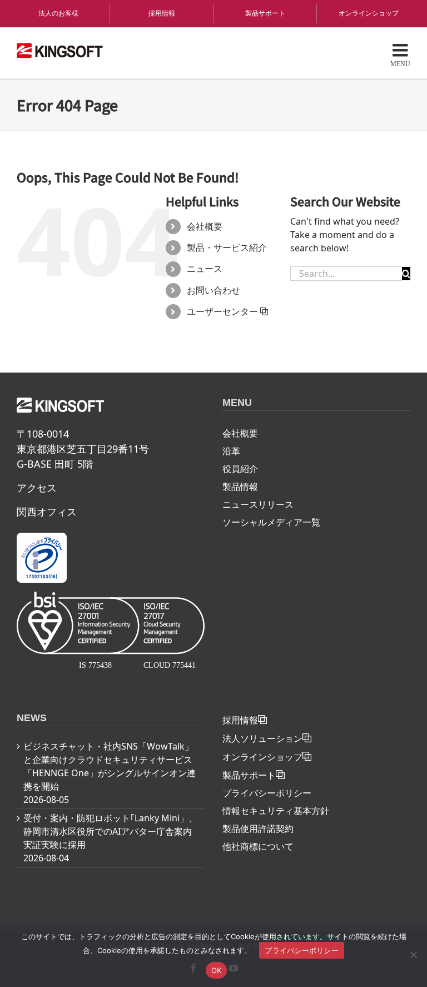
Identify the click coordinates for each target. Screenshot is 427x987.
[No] (413, 954)
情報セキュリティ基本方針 (275, 811)
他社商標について (258, 846)
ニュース (204, 268)
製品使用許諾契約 (258, 828)
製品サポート (265, 13)
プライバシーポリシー (266, 793)
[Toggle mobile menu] (400, 54)
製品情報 (240, 486)
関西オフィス (47, 511)
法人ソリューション (262, 738)
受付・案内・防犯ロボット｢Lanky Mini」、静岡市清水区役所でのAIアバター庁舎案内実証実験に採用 (110, 831)
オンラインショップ (369, 13)
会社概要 (204, 226)
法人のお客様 (58, 13)
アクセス (37, 487)
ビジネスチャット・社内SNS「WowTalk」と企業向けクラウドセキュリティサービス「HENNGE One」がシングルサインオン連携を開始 (109, 766)
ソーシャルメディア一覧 (271, 522)
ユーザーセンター (222, 311)
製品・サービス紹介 (227, 247)
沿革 (231, 451)
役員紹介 (240, 469)
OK (216, 970)
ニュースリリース (258, 504)
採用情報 (161, 13)
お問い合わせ (213, 290)
